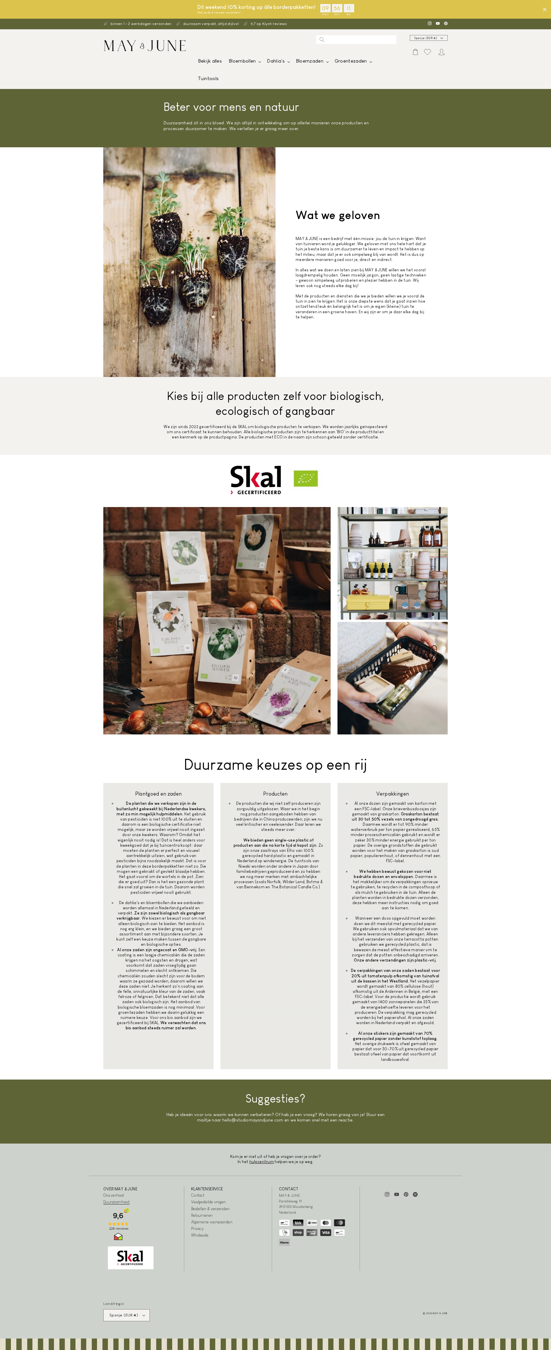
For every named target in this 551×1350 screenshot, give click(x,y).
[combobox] (356, 39)
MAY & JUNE (440, 1313)
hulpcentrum (261, 1161)
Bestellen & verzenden (210, 1208)
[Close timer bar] (544, 9)
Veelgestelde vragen (208, 1202)
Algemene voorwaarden (211, 1222)
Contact (197, 1195)
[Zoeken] (322, 39)
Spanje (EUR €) (425, 38)
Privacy (197, 1228)
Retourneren (202, 1215)
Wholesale (200, 1235)
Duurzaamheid (116, 1202)
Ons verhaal (113, 1195)
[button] (244, 62)
